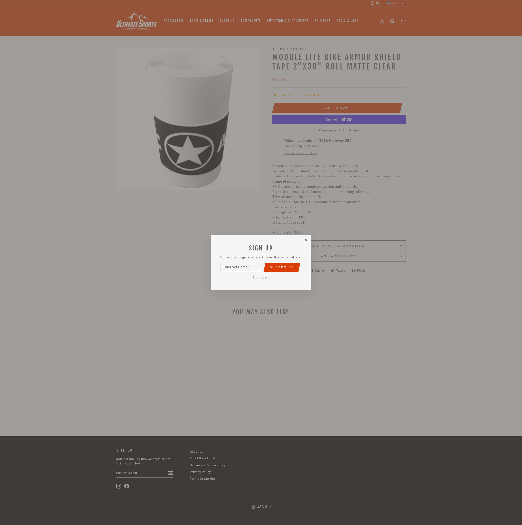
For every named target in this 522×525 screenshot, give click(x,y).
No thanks (261, 278)
